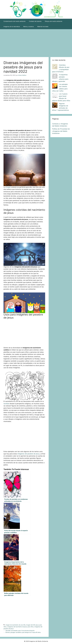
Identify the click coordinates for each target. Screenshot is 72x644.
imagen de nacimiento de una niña (15, 625)
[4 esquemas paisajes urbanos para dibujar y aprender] (54, 77)
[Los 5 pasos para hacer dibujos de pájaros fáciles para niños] (54, 96)
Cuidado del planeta (35, 21)
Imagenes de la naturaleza (12, 26)
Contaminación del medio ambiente (14, 21)
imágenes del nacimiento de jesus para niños (20, 626)
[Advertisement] (36, 42)
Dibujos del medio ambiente (53, 21)
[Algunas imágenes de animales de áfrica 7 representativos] (54, 105)
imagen (8, 187)
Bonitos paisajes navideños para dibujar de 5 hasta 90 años (23, 632)
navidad (6, 403)
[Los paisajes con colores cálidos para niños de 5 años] (54, 86)
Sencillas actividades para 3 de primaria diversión (20, 630)
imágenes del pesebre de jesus (28, 454)
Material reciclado (42, 26)
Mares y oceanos (28, 26)
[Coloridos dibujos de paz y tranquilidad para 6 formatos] (54, 67)
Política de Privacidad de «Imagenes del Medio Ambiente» (61, 131)
